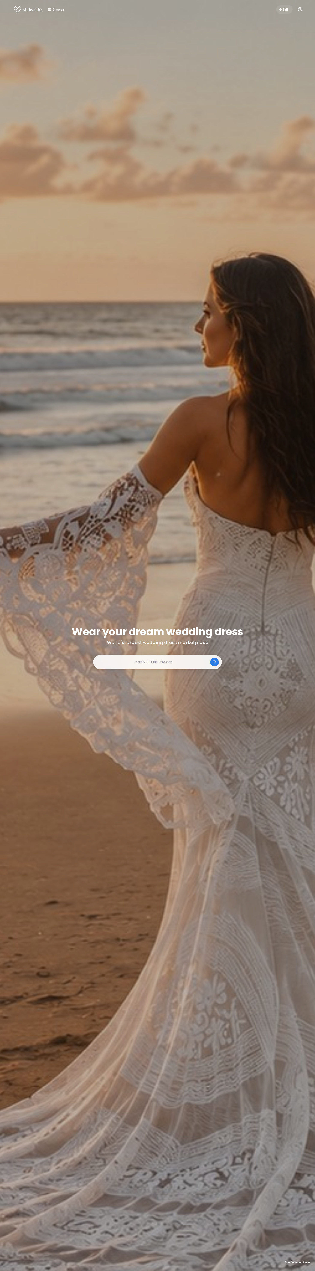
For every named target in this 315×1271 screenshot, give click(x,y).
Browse (58, 9)
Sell (285, 9)
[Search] (214, 662)
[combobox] (157, 662)
